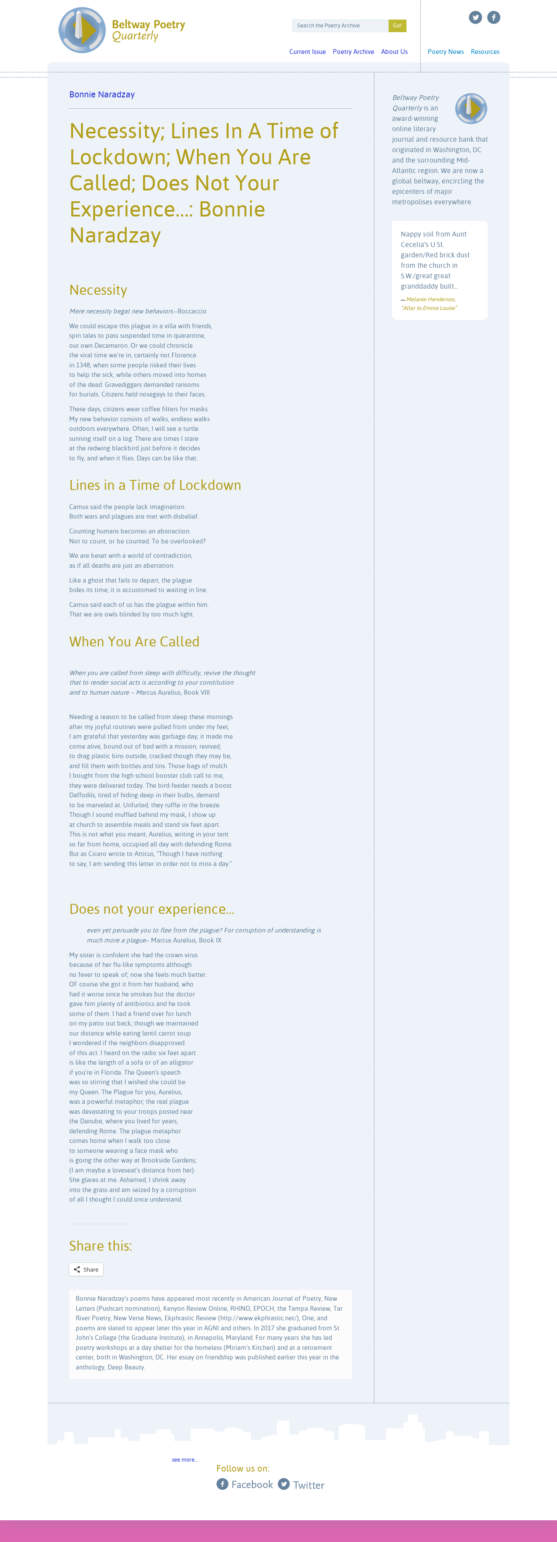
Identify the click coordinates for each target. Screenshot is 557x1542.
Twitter (476, 17)
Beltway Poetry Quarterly (121, 30)
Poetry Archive (353, 52)
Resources (485, 52)
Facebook (494, 17)
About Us (394, 52)
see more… (185, 1460)
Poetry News (446, 52)
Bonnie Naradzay (102, 95)
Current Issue (307, 52)
